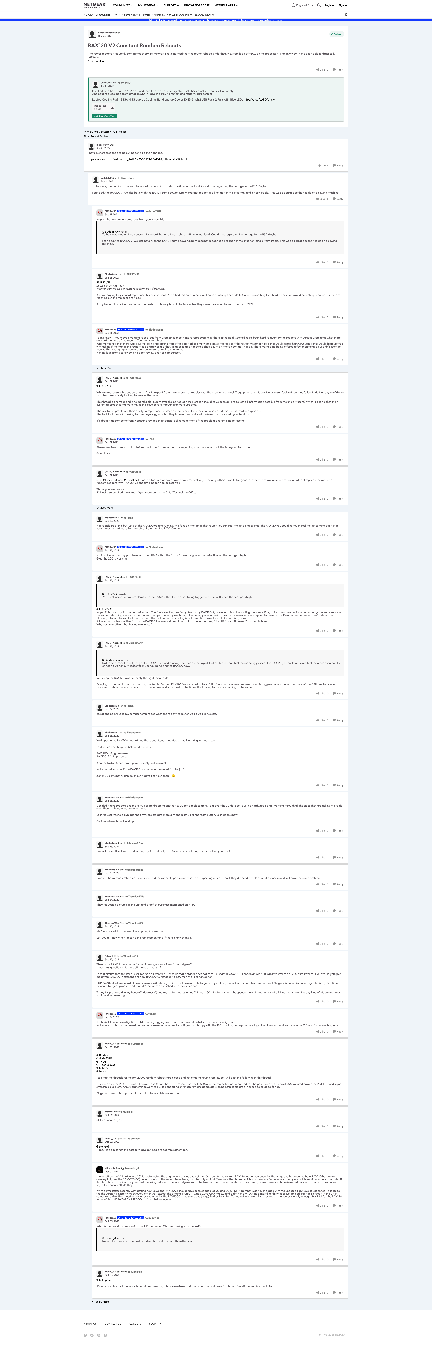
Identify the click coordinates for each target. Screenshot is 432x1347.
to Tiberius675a (133, 843)
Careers (135, 1323)
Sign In (343, 5)
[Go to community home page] (95, 5)
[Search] (319, 5)
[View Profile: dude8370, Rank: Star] (95, 179)
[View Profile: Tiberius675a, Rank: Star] (99, 799)
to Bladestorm (126, 178)
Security (155, 1323)
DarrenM (111, 480)
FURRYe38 (110, 211)
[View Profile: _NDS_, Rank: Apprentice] (99, 379)
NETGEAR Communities (97, 14)
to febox (150, 1013)
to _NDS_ (151, 439)
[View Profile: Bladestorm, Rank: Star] (91, 146)
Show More (98, 61)
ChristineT (133, 480)
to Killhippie (135, 1271)
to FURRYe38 (131, 274)
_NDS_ (108, 378)
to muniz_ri (126, 1111)
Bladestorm (102, 145)
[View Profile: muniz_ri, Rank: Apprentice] (99, 1045)
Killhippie (110, 1168)
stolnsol (109, 1111)
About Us (90, 1323)
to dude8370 (153, 211)
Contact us (113, 1323)
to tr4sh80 (124, 82)
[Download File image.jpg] (112, 107)
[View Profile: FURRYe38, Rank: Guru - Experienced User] (99, 212)
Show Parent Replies (96, 136)
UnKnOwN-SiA (109, 82)
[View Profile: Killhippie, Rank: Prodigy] (99, 1169)
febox (108, 956)
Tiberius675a (112, 797)
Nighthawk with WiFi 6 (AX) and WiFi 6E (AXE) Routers (184, 14)
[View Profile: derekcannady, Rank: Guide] (92, 34)
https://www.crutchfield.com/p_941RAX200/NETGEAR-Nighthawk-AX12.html (137, 159)
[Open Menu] (346, 14)
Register (330, 5)
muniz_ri (109, 1043)
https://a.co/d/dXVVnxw (259, 99)
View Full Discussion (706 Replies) (107, 131)
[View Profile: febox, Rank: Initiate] (99, 957)
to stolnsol (134, 1138)
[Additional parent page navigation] (116, 14)
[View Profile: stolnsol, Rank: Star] (99, 1113)
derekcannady (106, 32)
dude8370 (106, 178)
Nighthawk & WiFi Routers (136, 14)
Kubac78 (104, 1068)
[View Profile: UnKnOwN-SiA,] (95, 84)
